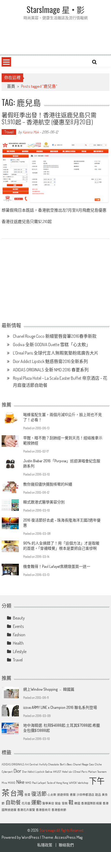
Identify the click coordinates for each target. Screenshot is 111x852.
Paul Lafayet (39, 783)
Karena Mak (31, 132)
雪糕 (65, 803)
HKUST (57, 772)
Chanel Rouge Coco (83, 764)
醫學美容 (48, 803)
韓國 (77, 803)
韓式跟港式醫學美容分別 (44, 502)
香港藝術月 (43, 810)
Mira (4, 783)
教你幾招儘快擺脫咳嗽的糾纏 (47, 484)
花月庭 (26, 803)
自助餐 (13, 802)
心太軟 (51, 795)
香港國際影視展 (91, 803)
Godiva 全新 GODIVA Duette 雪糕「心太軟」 (51, 344)
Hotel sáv (67, 772)
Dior (17, 770)
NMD (28, 783)
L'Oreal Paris (80, 772)
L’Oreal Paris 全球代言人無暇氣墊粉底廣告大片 (55, 353)
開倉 (58, 803)
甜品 (98, 795)
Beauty (19, 618)
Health (18, 643)
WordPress (31, 837)
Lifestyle (19, 651)
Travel (8, 132)
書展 (73, 795)
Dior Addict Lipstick (33, 772)
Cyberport (7, 772)
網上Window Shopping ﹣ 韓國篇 (48, 689)
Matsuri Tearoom (97, 772)
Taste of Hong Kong (57, 783)
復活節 (39, 793)
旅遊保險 (63, 795)
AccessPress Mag (68, 837)
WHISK (73, 783)
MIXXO (11, 783)
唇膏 (27, 795)
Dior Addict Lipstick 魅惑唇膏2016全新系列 (50, 361)
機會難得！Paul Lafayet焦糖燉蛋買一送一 (56, 566)
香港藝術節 (58, 810)
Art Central (31, 764)
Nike (20, 781)
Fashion (19, 634)
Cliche (98, 764)
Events (18, 626)
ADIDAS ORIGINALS (13, 764)
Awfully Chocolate (49, 764)
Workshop (83, 783)
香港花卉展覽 (26, 810)
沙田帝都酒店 (85, 795)
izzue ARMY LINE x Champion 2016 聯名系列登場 (60, 707)
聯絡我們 (66, 845)
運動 (36, 802)
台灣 (17, 793)
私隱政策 (44, 845)
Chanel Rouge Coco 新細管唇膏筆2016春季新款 (54, 336)
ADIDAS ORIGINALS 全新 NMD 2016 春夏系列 (51, 369)
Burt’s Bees (66, 764)
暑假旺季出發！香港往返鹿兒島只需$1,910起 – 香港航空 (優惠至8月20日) (49, 118)
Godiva (48, 772)
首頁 (11, 86)
